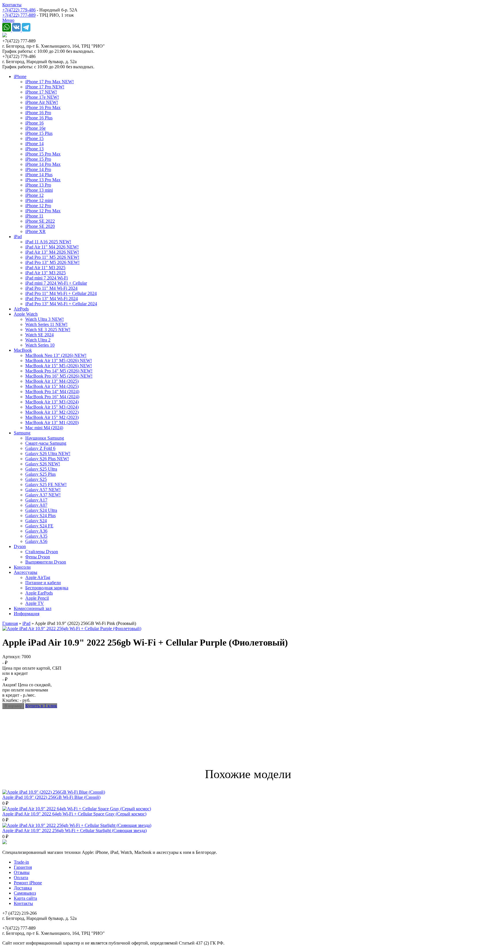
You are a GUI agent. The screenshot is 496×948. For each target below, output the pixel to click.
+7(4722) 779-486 (19, 9)
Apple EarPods (39, 592)
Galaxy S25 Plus (40, 474)
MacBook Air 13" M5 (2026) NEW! (58, 360)
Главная (10, 623)
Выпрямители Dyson (45, 562)
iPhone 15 (34, 138)
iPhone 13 (34, 148)
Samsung (22, 432)
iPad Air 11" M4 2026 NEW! (52, 246)
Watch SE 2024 (39, 334)
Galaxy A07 (36, 505)
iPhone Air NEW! (41, 102)
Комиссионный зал (32, 608)
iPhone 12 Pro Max (43, 210)
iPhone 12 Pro (38, 205)
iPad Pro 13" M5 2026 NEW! (52, 262)
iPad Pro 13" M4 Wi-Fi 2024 (51, 298)
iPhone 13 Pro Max (43, 179)
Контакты (12, 4)
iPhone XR (35, 231)
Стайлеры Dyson (41, 551)
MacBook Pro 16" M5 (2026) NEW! (58, 376)
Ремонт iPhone (28, 882)
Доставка (23, 887)
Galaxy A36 (36, 531)
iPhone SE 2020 (40, 226)
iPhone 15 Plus (39, 133)
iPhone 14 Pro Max (43, 164)
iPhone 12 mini (39, 200)
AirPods (21, 308)
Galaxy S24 (36, 520)
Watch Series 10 (40, 345)
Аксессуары (25, 572)
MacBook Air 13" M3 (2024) (52, 401)
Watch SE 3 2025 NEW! (47, 329)
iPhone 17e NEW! (42, 97)
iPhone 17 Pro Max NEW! (49, 81)
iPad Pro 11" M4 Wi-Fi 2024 (51, 288)
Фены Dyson (37, 556)
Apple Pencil (37, 598)
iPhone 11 (34, 215)
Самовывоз (25, 893)
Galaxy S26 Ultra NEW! (47, 453)
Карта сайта (25, 898)
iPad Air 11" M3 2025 (45, 267)
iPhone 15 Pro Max (43, 153)
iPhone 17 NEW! (41, 92)
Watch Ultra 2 (38, 339)
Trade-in (21, 862)
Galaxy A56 (36, 541)
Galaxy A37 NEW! (43, 494)
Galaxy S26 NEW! (42, 463)
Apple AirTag (37, 577)
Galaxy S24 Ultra (41, 510)
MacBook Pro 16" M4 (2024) (52, 396)
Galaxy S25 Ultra (41, 469)
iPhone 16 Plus (39, 117)
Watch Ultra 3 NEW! (44, 319)
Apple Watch (26, 314)
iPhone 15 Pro (38, 159)
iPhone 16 (34, 123)
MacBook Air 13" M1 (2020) (52, 422)
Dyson (20, 546)
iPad (18, 236)
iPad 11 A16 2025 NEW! (48, 241)
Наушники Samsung (44, 438)
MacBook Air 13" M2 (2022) (52, 412)
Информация (26, 613)
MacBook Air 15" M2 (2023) (52, 417)
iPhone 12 (34, 195)
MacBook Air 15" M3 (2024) (52, 407)
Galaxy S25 (36, 479)
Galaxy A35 (36, 536)
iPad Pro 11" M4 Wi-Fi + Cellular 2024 (61, 293)
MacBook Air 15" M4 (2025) (52, 386)
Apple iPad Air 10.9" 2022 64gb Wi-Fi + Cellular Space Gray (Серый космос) (74, 813)
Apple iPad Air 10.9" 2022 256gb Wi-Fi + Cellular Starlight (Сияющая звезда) (74, 830)
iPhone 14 (34, 143)
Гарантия (23, 867)
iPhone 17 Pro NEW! (44, 86)
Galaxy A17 (36, 500)
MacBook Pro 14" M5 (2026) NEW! (58, 370)
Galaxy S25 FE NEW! (46, 484)
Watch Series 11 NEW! (46, 324)
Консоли (22, 567)
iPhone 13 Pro (38, 184)
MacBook (23, 350)
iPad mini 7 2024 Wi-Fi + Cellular (56, 283)
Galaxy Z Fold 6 (40, 448)
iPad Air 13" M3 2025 (45, 272)
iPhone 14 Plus (39, 174)
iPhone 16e (35, 128)
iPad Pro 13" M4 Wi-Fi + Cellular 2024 (61, 303)
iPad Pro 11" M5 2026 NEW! (52, 257)
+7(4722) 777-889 (19, 15)
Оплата (21, 877)
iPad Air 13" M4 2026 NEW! (52, 252)
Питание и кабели (43, 582)
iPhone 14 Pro (38, 169)
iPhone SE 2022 (40, 221)
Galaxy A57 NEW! (43, 489)
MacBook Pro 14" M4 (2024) (52, 391)
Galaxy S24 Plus (40, 515)
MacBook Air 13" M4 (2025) (52, 381)
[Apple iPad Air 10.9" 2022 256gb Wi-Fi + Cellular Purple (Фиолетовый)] (71, 628)
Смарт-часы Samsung (45, 443)
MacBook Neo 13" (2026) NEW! (55, 355)
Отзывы (22, 872)
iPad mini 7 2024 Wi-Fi (46, 277)
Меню (8, 20)
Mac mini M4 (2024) (44, 427)
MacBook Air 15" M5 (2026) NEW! (58, 365)
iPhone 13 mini (39, 190)
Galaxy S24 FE (39, 525)
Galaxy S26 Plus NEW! (47, 458)
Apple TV (34, 603)
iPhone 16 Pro (38, 112)
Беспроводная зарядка (46, 587)
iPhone (20, 76)
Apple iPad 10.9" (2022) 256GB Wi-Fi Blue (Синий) (51, 797)
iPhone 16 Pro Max (43, 107)
